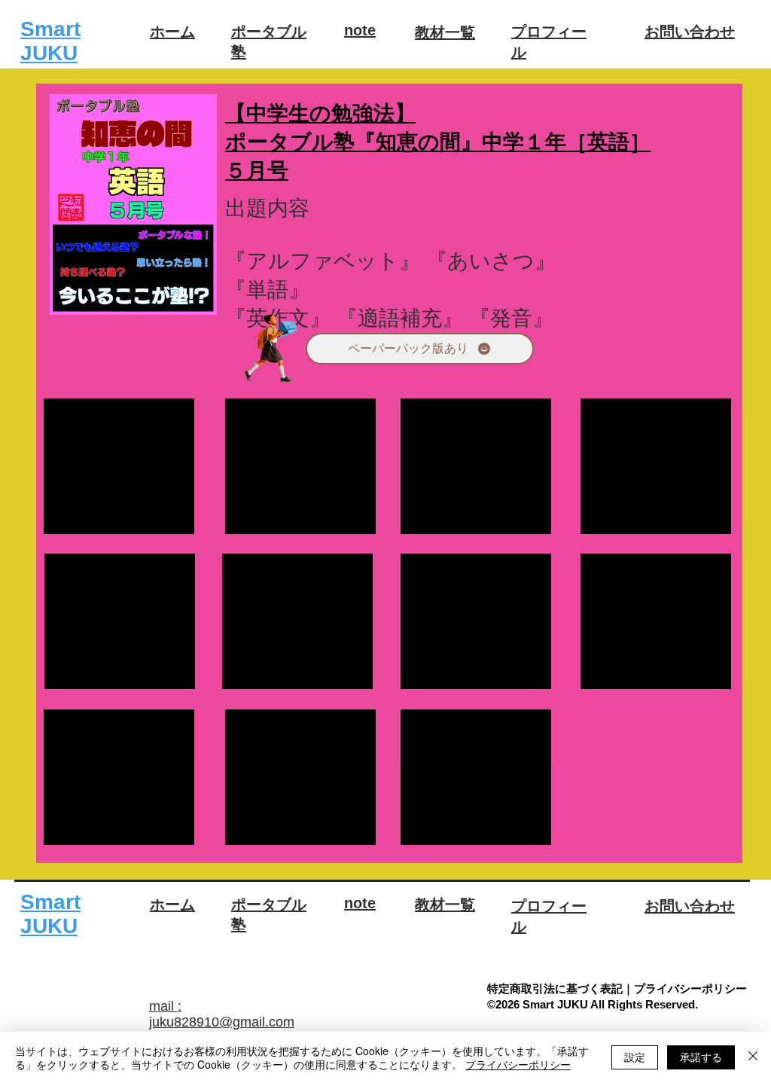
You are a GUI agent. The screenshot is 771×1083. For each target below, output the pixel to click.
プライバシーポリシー (518, 1064)
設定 (634, 1056)
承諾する (701, 1056)
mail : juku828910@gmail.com (221, 1014)
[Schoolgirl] (271, 349)
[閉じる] (753, 1057)
